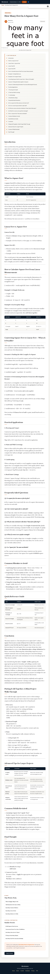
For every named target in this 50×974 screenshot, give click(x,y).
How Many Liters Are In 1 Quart (13, 932)
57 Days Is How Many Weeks (12, 935)
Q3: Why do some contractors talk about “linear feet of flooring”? (22, 108)
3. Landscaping (11, 95)
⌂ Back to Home (9, 953)
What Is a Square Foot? (13, 60)
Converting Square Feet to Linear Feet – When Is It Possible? (21, 79)
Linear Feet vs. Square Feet (14, 63)
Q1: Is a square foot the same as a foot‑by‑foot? (18, 103)
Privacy (32, 970)
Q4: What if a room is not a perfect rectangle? (18, 111)
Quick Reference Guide (13, 118)
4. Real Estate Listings (13, 97)
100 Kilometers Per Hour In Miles (13, 904)
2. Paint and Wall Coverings (14, 92)
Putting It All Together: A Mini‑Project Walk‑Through (19, 124)
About (17, 970)
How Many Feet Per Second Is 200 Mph (14, 938)
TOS (37, 970)
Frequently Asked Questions (14, 100)
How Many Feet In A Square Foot (26, 944)
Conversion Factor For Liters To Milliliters (15, 929)
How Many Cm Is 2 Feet (11, 910)
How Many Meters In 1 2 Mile (12, 913)
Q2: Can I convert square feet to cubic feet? (17, 105)
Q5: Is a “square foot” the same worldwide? (17, 113)
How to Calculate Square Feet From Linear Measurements (20, 71)
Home (13, 970)
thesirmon (5, 2)
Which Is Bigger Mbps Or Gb (12, 901)
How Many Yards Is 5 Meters (12, 907)
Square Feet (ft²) (11, 68)
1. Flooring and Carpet (13, 89)
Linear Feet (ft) (11, 66)
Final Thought (11, 132)
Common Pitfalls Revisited (13, 129)
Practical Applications (13, 87)
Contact (22, 970)
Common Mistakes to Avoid (14, 116)
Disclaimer (27, 970)
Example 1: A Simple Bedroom (14, 74)
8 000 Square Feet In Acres (12, 926)
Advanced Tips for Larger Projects (15, 126)
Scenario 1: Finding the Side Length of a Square (18, 81)
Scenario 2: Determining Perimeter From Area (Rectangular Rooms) (22, 84)
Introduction (11, 58)
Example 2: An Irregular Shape (14, 76)
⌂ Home (24, 1)
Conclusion (10, 121)
